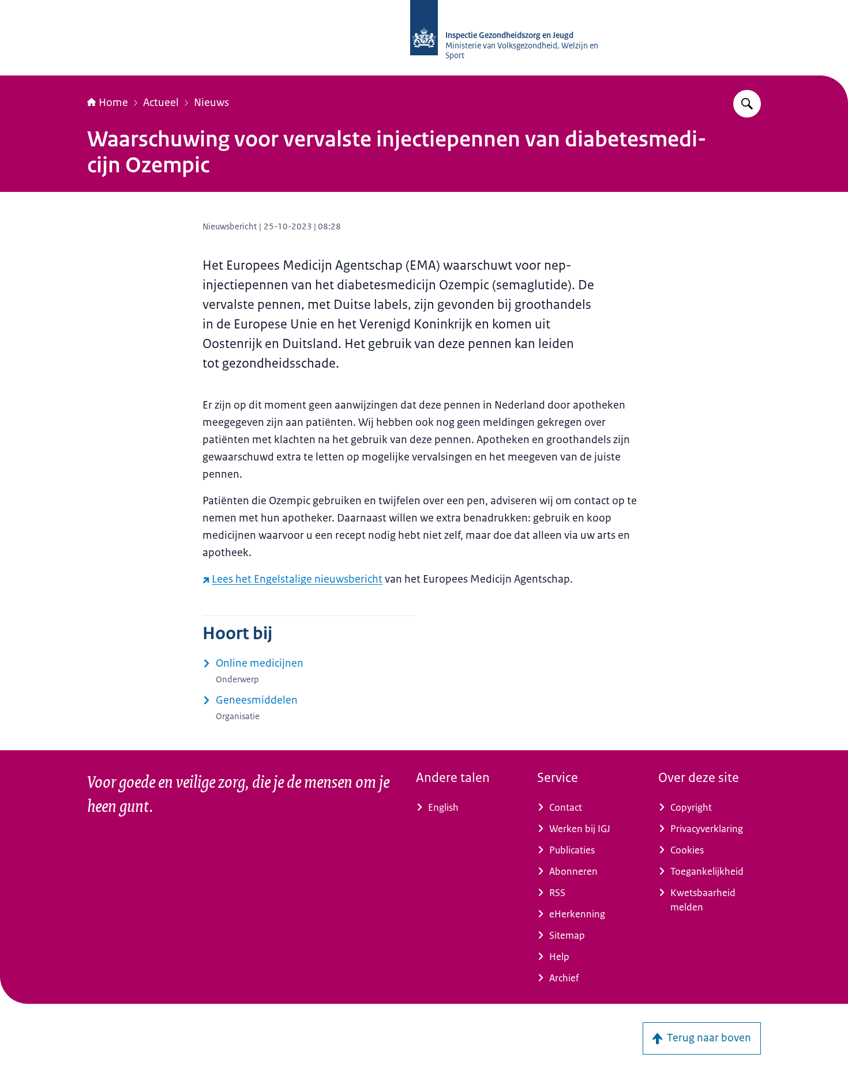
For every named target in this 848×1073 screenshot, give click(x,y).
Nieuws (211, 102)
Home (113, 102)
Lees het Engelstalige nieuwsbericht (297, 579)
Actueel (161, 102)
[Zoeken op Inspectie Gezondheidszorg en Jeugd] (747, 104)
